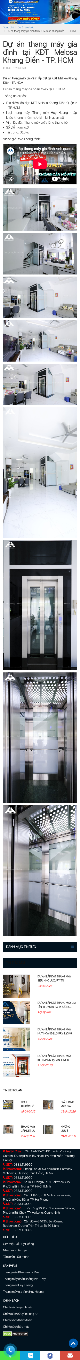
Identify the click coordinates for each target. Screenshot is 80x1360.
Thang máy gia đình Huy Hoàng (23, 1292)
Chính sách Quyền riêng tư (20, 1314)
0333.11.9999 (23, 1164)
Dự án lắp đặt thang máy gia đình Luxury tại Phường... (57, 1004)
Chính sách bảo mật (16, 1327)
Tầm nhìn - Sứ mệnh (16, 1257)
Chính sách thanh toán (17, 1320)
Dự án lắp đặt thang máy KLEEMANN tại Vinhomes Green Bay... (54, 1060)
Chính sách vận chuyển (18, 1307)
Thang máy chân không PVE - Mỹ (24, 1279)
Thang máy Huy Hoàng (18, 1285)
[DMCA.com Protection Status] (15, 1333)
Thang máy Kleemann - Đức (21, 1272)
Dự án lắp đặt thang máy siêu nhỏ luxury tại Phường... (54, 980)
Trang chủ (8, 27)
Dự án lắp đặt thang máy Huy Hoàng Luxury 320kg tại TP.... (55, 1033)
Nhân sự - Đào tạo (15, 1250)
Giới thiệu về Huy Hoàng (18, 1244)
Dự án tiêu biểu (26, 27)
